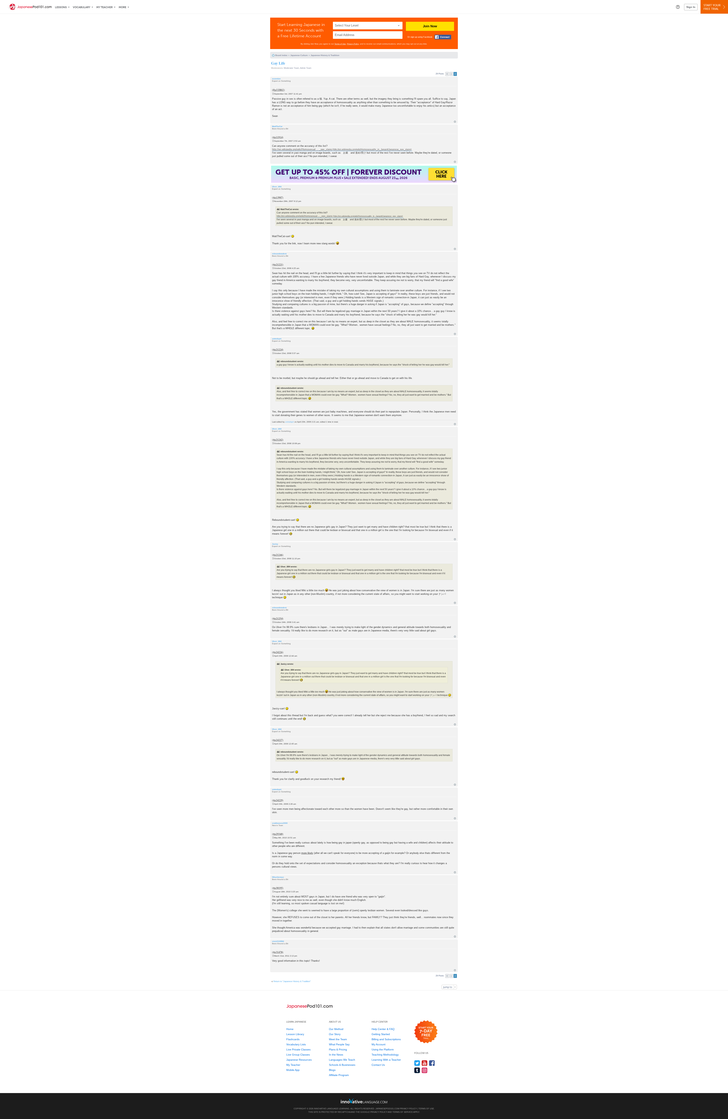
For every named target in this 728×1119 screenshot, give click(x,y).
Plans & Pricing (338, 1049)
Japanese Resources (299, 1059)
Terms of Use (340, 44)
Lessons (61, 7)
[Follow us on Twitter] (417, 1063)
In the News (336, 1054)
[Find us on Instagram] (425, 1070)
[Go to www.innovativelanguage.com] (364, 1100)
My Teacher (104, 7)
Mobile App (293, 1069)
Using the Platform (383, 1049)
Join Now (430, 26)
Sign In (690, 7)
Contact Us (378, 1064)
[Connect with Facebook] (443, 37)
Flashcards (293, 1039)
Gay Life (278, 63)
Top (455, 122)
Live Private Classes (298, 1049)
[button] (678, 7)
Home (289, 1029)
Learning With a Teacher (386, 1059)
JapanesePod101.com (387, 1108)
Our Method (336, 1029)
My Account (378, 1044)
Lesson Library (295, 1034)
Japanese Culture (299, 55)
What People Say (339, 1044)
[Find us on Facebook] (432, 1063)
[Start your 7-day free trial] (426, 1032)
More (122, 7)
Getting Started (381, 1034)
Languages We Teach (342, 1059)
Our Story (334, 1034)
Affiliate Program (339, 1075)
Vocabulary (81, 7)
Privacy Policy (353, 44)
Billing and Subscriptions (386, 1039)
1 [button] (451, 74)
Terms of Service (402, 1112)
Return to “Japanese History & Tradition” (292, 981)
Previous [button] (447, 74)
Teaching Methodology (385, 1054)
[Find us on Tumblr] (417, 1070)
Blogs (332, 1069)
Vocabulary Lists (296, 1044)
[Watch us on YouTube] (425, 1063)
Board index (281, 55)
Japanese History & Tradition (325, 55)
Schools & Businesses (342, 1064)
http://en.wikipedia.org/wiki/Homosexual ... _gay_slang (302, 149)
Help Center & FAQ (383, 1029)
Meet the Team (338, 1039)
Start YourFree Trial (712, 7)
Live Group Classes (298, 1054)
